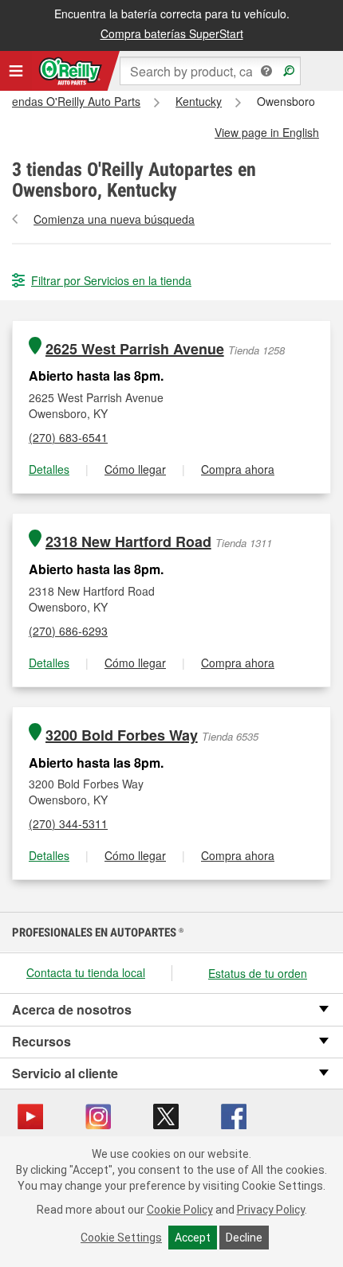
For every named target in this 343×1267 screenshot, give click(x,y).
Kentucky (198, 101)
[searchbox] (210, 71)
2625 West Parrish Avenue (134, 349)
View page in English (267, 132)
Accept (193, 1237)
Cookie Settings (121, 1237)
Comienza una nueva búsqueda (114, 219)
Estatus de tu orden (257, 973)
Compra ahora (237, 469)
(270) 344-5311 (68, 823)
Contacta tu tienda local (85, 972)
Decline (244, 1237)
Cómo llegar (135, 469)
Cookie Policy (180, 1209)
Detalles (49, 469)
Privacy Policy (271, 1209)
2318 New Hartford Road (128, 542)
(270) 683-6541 (68, 437)
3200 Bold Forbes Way (121, 735)
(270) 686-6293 (68, 631)
